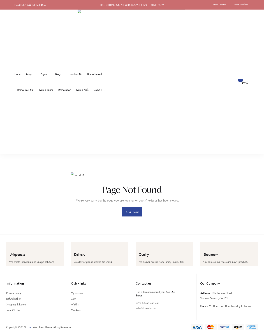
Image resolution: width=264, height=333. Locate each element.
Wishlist (75, 304)
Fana (29, 327)
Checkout (75, 310)
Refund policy (13, 298)
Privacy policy (13, 293)
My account (77, 293)
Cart (73, 298)
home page (132, 212)
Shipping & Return (16, 304)
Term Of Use (13, 310)
